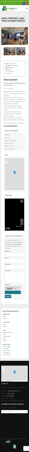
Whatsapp (21, 1)
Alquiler (5, 318)
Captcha (7, 284)
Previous (20, 41)
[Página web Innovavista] (6, 442)
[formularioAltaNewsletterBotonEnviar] (26, 411)
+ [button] (7, 160)
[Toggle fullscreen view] (21, 201)
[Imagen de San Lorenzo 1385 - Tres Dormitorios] (14, 36)
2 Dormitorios (6, 350)
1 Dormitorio (6, 348)
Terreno (5, 340)
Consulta (7, 270)
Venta (4, 316)
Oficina (4, 338)
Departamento (6, 336)
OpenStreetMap (5, 381)
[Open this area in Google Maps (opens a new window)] (8, 228)
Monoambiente (7, 346)
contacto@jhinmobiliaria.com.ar (15, 400)
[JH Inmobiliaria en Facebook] (23, 3)
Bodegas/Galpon (7, 332)
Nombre (7, 251)
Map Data (20, 226)
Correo (7, 257)
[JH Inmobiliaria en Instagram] (26, 3)
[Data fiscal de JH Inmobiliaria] (14, 446)
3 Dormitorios (6, 352)
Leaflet (3, 379)
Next (24, 41)
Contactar (11, 398)
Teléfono (7, 264)
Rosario (5, 326)
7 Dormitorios (6, 354)
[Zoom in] (21, 220)
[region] (14, 215)
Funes (4, 324)
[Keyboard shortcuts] (16, 226)
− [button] (7, 163)
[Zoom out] (21, 223)
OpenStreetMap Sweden (16, 379)
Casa (4, 334)
